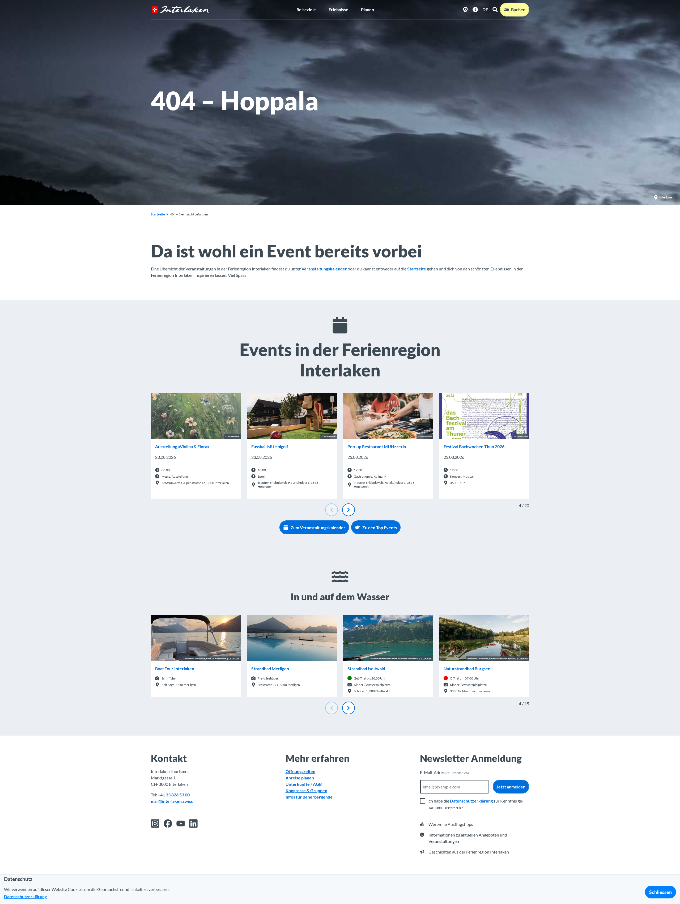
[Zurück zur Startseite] (180, 10)
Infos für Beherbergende (309, 796)
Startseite (158, 214)
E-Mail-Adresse (444, 772)
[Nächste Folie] (348, 509)
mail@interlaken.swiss (172, 801)
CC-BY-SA (234, 659)
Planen (367, 9)
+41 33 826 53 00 (174, 794)
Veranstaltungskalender (324, 268)
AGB (317, 784)
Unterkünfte (298, 784)
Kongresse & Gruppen (306, 790)
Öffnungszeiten (300, 771)
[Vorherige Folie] (331, 509)
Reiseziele (306, 9)
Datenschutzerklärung (471, 800)
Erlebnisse (338, 9)
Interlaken (666, 197)
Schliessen (660, 892)
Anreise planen (300, 777)
